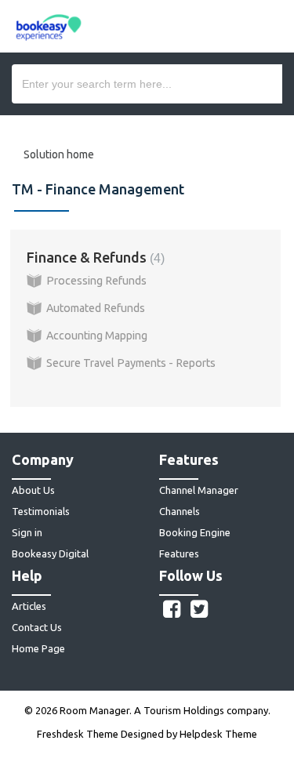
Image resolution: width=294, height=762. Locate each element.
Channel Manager (198, 489)
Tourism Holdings (183, 710)
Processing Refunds (96, 280)
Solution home (59, 154)
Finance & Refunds (94, 257)
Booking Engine (194, 532)
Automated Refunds (95, 308)
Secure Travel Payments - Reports (131, 363)
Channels (179, 511)
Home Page (38, 648)
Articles (29, 606)
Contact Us (37, 627)
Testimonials (41, 511)
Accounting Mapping (96, 335)
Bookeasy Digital (50, 553)
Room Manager (94, 710)
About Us (33, 489)
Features (179, 553)
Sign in (27, 532)
